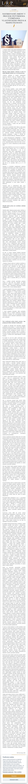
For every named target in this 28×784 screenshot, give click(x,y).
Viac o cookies (17, 772)
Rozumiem (14, 776)
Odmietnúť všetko (14, 779)
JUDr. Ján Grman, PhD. (14, 11)
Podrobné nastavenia (8, 772)
